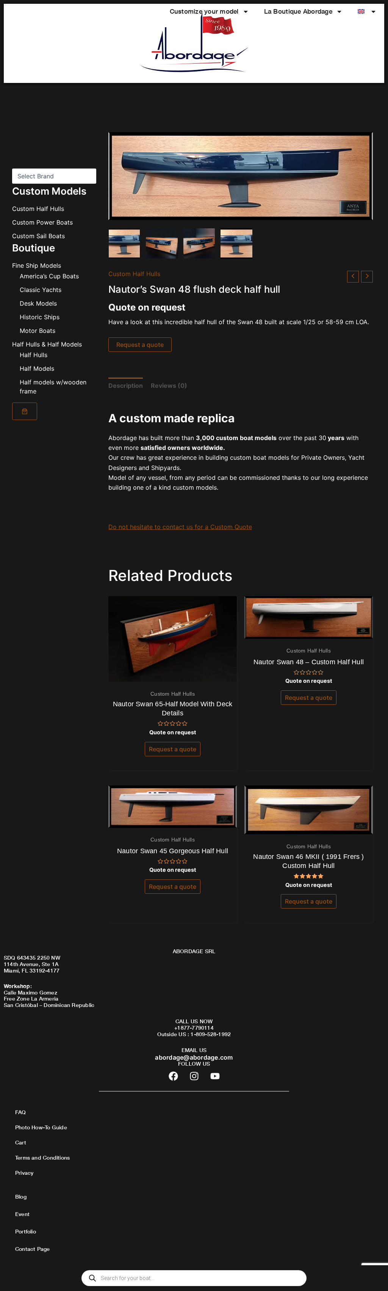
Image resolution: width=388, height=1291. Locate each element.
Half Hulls (33, 355)
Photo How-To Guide (41, 1127)
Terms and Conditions (42, 1157)
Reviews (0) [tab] (169, 385)
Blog (21, 1196)
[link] (24, 411)
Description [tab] (125, 385)
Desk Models (38, 303)
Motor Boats (37, 330)
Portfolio (25, 1231)
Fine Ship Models (36, 265)
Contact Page (32, 1249)
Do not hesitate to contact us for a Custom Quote (180, 527)
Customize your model (204, 11)
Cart (20, 1142)
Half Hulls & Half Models (47, 344)
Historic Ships (39, 317)
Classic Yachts (40, 289)
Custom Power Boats (42, 222)
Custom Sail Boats (38, 236)
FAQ (20, 1112)
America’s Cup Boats (49, 276)
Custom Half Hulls (38, 208)
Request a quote (140, 344)
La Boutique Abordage (298, 11)
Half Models (37, 368)
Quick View (172, 674)
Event (22, 1214)
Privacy (24, 1172)
